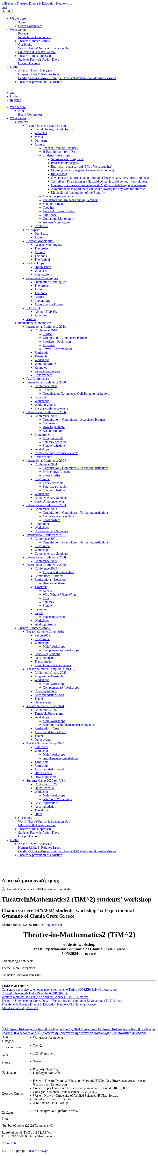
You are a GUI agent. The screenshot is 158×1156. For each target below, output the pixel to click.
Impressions (42, 300)
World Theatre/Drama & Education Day (44, 821)
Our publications (29, 836)
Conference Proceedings (58, 516)
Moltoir (31, 319)
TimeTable (41, 762)
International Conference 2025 (46, 564)
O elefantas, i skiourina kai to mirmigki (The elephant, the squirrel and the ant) (101, 177)
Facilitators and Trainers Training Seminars (70, 200)
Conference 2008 (46, 386)
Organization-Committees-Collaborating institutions (76, 393)
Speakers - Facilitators (57, 341)
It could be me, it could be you (46, 125)
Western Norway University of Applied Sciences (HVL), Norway (45, 997)
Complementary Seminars (51, 497)
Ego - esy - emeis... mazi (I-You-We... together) (81, 166)
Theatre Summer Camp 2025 (45, 743)
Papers (39, 613)
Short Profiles (51, 475)
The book (41, 256)
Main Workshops (54, 646)
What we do (18, 118)
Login (14, 96)
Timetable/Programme (49, 713)
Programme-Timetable (49, 676)
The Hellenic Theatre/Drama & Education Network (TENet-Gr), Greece (49, 1004)
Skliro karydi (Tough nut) (67, 159)
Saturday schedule (54, 442)
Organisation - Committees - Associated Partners (74, 419)
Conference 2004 (46, 464)
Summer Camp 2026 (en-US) (45, 780)
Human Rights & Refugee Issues (39, 847)
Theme (47, 390)
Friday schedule (53, 438)
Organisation (43, 267)
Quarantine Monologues (58, 218)
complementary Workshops (60, 758)
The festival (42, 259)
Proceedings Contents (57, 471)
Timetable (41, 356)
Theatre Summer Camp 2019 (45, 631)
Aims (21, 110)
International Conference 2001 (46, 535)
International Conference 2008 (46, 382)
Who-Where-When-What (59, 594)
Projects (23, 122)
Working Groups (45, 363)
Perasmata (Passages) (65, 163)
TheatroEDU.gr (37, 1150)
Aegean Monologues (56, 222)
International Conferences (34, 323)
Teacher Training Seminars (60, 148)
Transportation (44, 661)
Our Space (50, 215)
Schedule (40, 397)
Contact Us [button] (9, 1143)
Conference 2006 (46, 416)
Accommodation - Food (50, 732)
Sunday (48, 605)
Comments (50, 423)
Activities (41, 315)
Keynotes (41, 367)
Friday (47, 598)
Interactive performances (59, 196)
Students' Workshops (56, 155)
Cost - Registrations (47, 654)
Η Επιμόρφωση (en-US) (59, 151)
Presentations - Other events (53, 665)
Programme (42, 434)
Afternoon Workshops (57, 799)
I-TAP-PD (33, 308)
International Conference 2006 (46, 412)
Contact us (41, 226)
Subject (47, 334)
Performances (43, 375)
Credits (39, 297)
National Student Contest (59, 211)
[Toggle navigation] (70, 4)
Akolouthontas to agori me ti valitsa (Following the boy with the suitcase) (98, 189)
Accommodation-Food (49, 695)
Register (15, 100)
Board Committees (30, 114)
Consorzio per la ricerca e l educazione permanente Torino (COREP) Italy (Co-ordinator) (59, 989)
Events (47, 590)
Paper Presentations (47, 371)
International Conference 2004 (46, 460)
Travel (39, 698)
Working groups (45, 404)
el (6, 7)
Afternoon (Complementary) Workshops (69, 724)
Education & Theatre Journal (37, 825)
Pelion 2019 (42, 635)
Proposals (49, 345)
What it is (41, 133)
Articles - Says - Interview (35, 844)
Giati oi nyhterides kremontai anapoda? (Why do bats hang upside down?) (99, 185)
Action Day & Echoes (49, 304)
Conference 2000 (46, 561)
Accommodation (45, 657)
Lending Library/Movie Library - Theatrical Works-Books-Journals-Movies (67, 851)
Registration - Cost (47, 728)
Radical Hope (35, 263)
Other (38, 814)
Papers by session (54, 617)
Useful (14, 840)
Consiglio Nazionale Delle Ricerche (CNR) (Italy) (35, 993)
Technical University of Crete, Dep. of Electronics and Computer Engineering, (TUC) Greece (62, 1000)
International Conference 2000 (46, 557)
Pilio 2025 (41, 747)
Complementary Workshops (61, 650)
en (3, 7)
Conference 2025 (46, 568)
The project (42, 248)
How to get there (54, 427)
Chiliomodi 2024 (46, 710)
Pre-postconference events (52, 408)
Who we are (18, 107)
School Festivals (53, 203)
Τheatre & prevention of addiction (40, 855)
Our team (41, 140)
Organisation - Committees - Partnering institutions (75, 468)
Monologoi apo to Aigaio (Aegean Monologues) (82, 170)
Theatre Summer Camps (34, 628)
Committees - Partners (49, 576)
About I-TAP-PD (46, 311)
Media (39, 137)
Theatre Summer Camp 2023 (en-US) (50, 669)
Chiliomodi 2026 (46, 784)
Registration (42, 352)
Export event (53, 925)
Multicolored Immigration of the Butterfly (78, 192)
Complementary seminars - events (56, 453)
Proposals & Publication (58, 572)
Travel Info (42, 810)
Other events (43, 702)
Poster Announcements (49, 501)
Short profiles (51, 520)
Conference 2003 (46, 509)
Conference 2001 (46, 538)
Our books (25, 817)
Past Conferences (37, 378)
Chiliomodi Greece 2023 (51, 672)
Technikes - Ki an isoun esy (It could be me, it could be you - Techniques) (99, 181)
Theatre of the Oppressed (34, 829)
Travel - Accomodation (58, 349)
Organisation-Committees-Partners (65, 337)
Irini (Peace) (59, 174)
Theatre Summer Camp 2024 (45, 706)
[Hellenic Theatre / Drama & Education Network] (34, 3)
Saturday (48, 602)
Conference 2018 (46, 330)
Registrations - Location (50, 579)
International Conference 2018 (46, 326)
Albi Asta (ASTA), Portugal (20, 1008)
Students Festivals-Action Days (38, 832)
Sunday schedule (54, 445)
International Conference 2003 (46, 505)
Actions (40, 144)
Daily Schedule (45, 788)
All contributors (53, 430)
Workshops (42, 360)
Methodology (43, 274)
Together (48, 207)
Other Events (43, 773)
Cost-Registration (46, 691)
